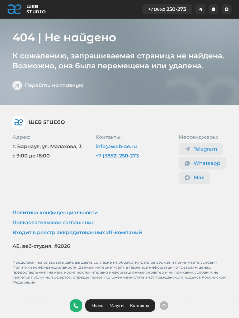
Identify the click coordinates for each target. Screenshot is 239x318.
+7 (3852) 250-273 (117, 156)
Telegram (205, 149)
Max (199, 177)
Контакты (139, 305)
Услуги (117, 305)
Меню (97, 305)
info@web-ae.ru (116, 146)
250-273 (167, 9)
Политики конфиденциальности (44, 267)
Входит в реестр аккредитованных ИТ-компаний (77, 232)
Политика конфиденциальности (55, 213)
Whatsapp (207, 163)
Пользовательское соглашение (53, 222)
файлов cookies (155, 262)
